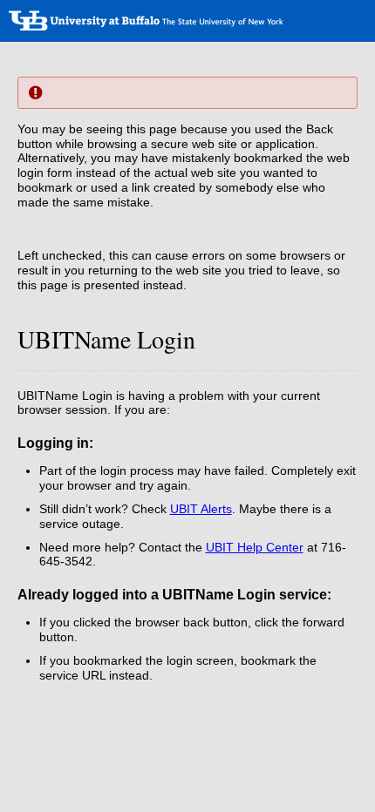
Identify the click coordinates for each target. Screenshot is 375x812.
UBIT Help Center (254, 547)
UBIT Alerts (201, 509)
